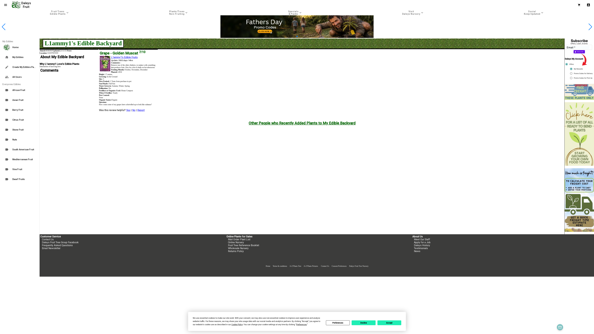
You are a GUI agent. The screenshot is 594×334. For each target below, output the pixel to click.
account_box (588, 5)
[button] (294, 36)
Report (141, 110)
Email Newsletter (51, 248)
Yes (128, 110)
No (133, 110)
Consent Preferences (339, 266)
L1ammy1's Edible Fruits (124, 57)
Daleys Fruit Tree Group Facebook (60, 242)
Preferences (337, 323)
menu (5, 5)
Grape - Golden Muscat (122, 53)
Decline (363, 323)
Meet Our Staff (422, 239)
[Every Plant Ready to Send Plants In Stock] (579, 134)
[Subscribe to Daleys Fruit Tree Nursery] (579, 60)
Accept (389, 323)
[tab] (59, 12)
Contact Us (48, 239)
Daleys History (422, 245)
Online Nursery (236, 242)
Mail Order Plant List (239, 239)
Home (268, 266)
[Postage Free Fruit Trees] (579, 92)
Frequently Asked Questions (57, 245)
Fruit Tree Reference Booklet (243, 245)
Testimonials (421, 248)
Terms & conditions (280, 266)
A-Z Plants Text (295, 266)
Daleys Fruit (26, 5)
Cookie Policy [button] (237, 324)
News (417, 251)
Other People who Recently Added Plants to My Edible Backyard (302, 123)
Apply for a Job (422, 242)
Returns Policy (236, 251)
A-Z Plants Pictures (311, 266)
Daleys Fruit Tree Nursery (358, 266)
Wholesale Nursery (238, 248)
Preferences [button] (301, 324)
